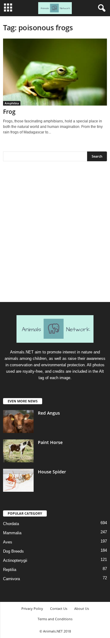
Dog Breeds (13, 551)
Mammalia (12, 533)
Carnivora (11, 578)
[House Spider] (18, 480)
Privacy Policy (32, 608)
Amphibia (12, 103)
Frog (9, 112)
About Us (81, 608)
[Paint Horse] (18, 450)
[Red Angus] (18, 421)
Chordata (11, 523)
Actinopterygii (15, 560)
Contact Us (58, 608)
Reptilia (9, 569)
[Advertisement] (55, 234)
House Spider (52, 472)
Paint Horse (50, 442)
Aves (7, 542)
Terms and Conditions (55, 619)
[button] (100, 8)
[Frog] (55, 72)
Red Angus (49, 413)
